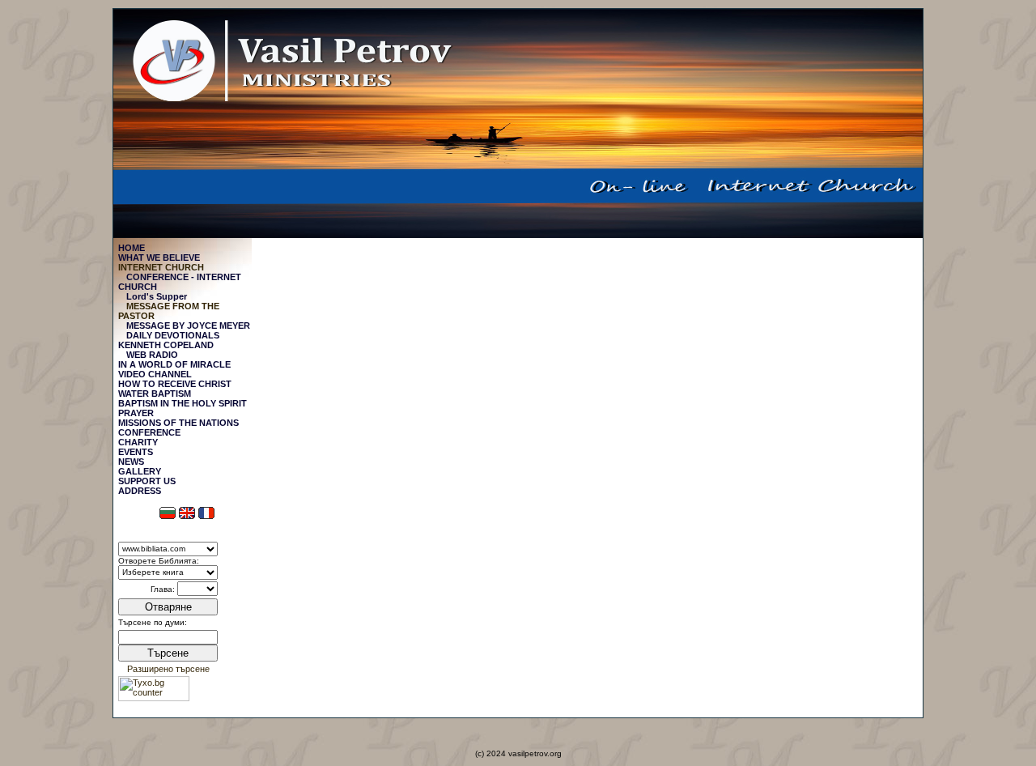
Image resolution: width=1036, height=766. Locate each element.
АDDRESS (139, 491)
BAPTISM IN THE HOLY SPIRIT (182, 403)
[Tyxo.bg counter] (153, 698)
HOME (131, 248)
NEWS (131, 461)
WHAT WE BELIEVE (159, 257)
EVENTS (135, 452)
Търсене (168, 653)
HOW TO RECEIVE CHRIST (174, 384)
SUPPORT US (147, 481)
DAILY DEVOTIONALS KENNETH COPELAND (168, 340)
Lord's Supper (156, 296)
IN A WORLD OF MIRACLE (174, 364)
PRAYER (136, 413)
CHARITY (138, 442)
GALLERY (139, 471)
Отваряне (168, 607)
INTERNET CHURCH (161, 267)
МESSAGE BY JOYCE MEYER (188, 325)
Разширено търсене (168, 669)
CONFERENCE (149, 432)
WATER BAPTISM (154, 393)
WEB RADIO (152, 355)
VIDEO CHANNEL (155, 374)
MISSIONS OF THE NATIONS (178, 423)
